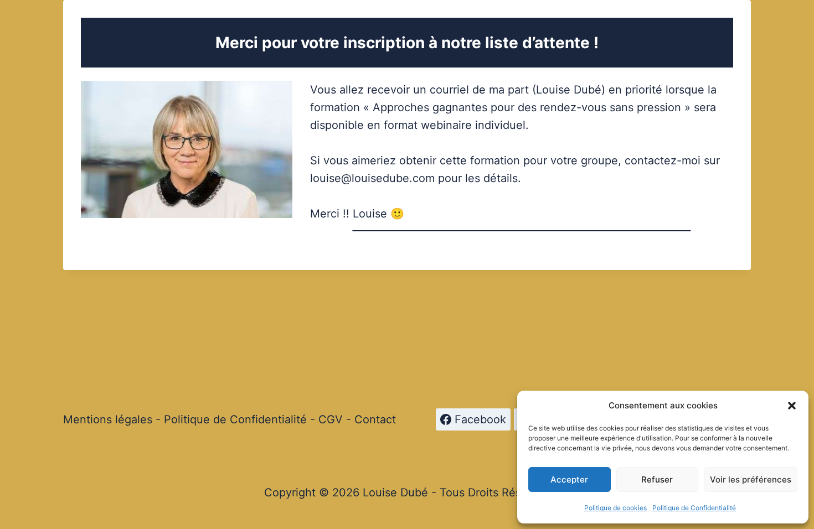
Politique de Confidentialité (694, 508)
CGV (330, 419)
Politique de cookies (615, 508)
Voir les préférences (750, 479)
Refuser (657, 479)
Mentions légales (107, 419)
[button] (791, 405)
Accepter (569, 479)
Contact (375, 419)
